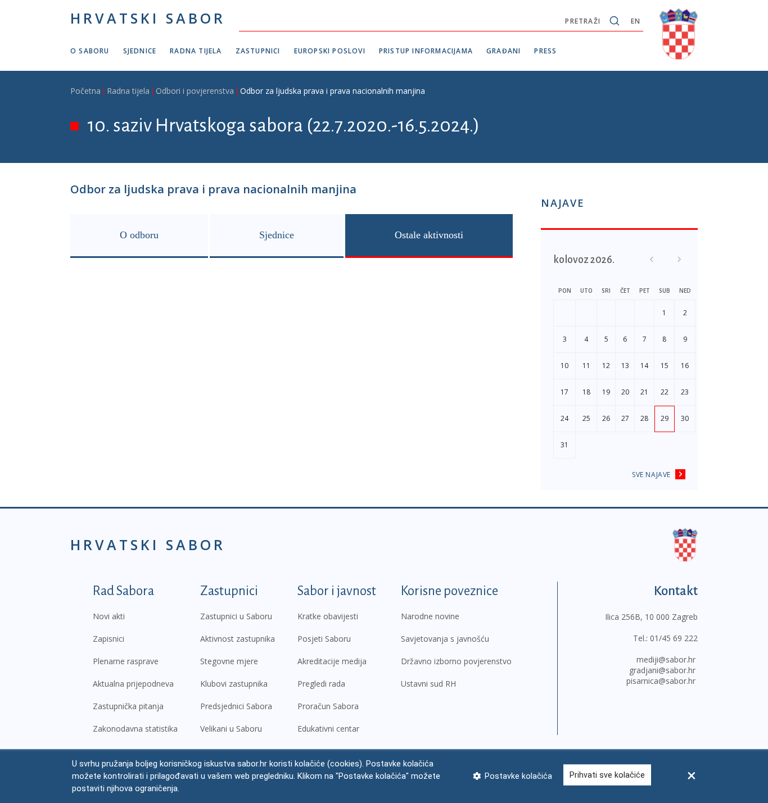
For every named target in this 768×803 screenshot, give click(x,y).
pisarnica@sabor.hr (660, 680)
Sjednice (140, 51)
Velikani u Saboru (231, 728)
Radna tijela (196, 51)
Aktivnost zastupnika (237, 638)
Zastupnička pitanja (128, 706)
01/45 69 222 (674, 638)
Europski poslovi (329, 51)
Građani (503, 51)
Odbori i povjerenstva (195, 90)
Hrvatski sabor (147, 18)
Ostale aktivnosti (429, 235)
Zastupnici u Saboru (236, 616)
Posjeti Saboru (324, 638)
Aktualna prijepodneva (133, 683)
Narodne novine (430, 616)
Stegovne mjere (229, 661)
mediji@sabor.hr (665, 659)
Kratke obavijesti (327, 616)
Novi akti (109, 616)
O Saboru (90, 51)
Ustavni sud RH (428, 683)
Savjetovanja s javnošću (445, 638)
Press (545, 51)
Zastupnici (258, 51)
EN (635, 21)
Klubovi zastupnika (234, 683)
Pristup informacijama (426, 51)
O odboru (139, 235)
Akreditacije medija (332, 661)
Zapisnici (108, 638)
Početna (85, 90)
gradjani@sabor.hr (662, 670)
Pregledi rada (321, 683)
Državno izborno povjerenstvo (456, 661)
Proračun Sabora (328, 706)
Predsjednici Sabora (236, 706)
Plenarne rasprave (126, 661)
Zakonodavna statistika (135, 728)
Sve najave (651, 474)
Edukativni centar (328, 728)
